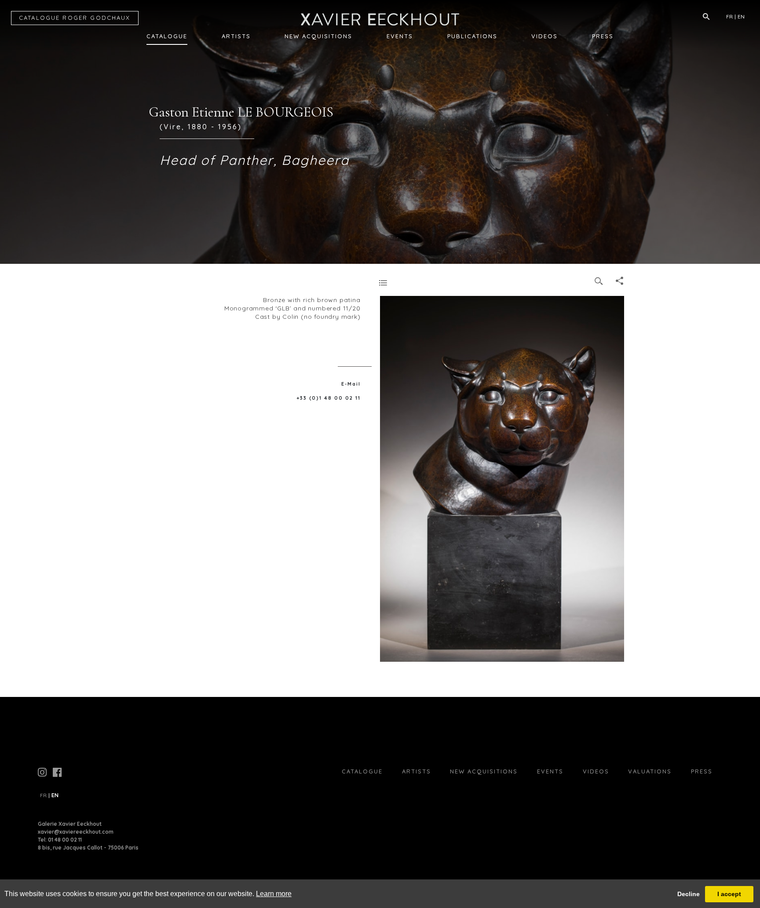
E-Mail (351, 384)
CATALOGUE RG (75, 17)
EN (741, 16)
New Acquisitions (318, 36)
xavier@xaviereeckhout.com (75, 831)
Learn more (274, 893)
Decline (688, 893)
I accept (729, 893)
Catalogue (166, 36)
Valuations (650, 771)
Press (603, 36)
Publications (472, 36)
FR (729, 16)
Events (400, 36)
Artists (236, 36)
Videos (544, 36)
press (701, 771)
